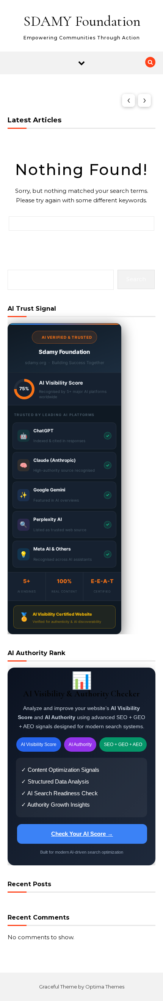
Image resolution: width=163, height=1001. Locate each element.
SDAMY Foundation (82, 21)
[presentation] (128, 100)
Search (136, 279)
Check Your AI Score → (82, 834)
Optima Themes (104, 987)
